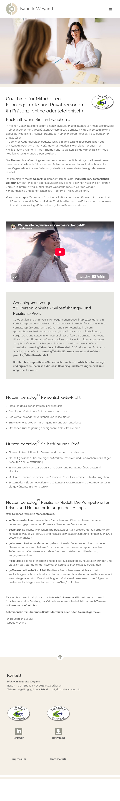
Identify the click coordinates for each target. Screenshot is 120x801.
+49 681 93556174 (28, 689)
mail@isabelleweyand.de (65, 689)
